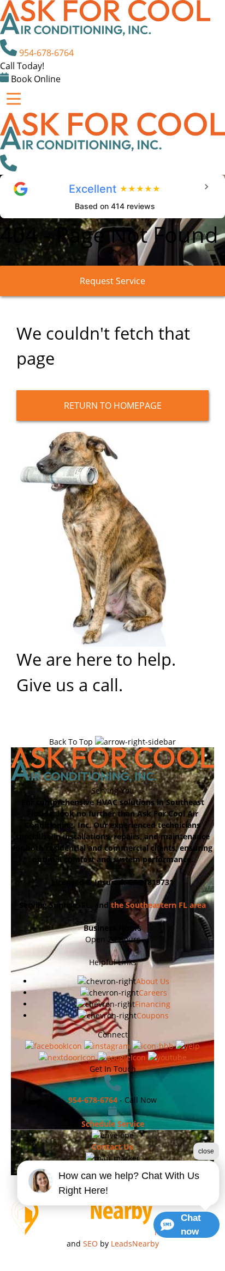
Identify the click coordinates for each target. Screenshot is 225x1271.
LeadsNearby (135, 1243)
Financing (152, 1004)
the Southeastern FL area (158, 905)
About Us (152, 981)
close (206, 1151)
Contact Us (112, 1146)
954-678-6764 (46, 53)
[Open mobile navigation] (13, 99)
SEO (90, 1243)
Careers (153, 992)
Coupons (153, 1015)
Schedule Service (112, 1124)
